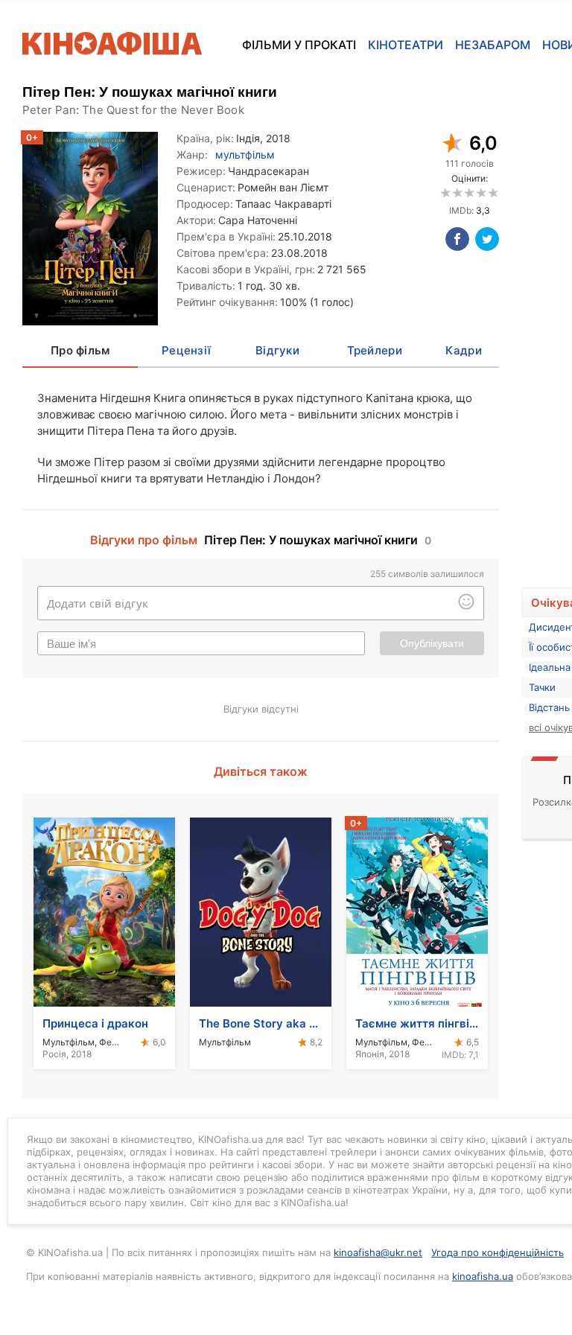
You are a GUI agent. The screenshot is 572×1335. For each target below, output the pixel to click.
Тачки (542, 687)
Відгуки (277, 350)
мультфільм (245, 154)
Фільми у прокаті (299, 44)
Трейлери (374, 350)
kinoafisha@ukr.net (378, 1252)
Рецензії (186, 350)
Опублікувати (432, 643)
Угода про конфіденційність (497, 1252)
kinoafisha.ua (482, 1276)
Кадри (463, 350)
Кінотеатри (405, 44)
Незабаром (492, 44)
